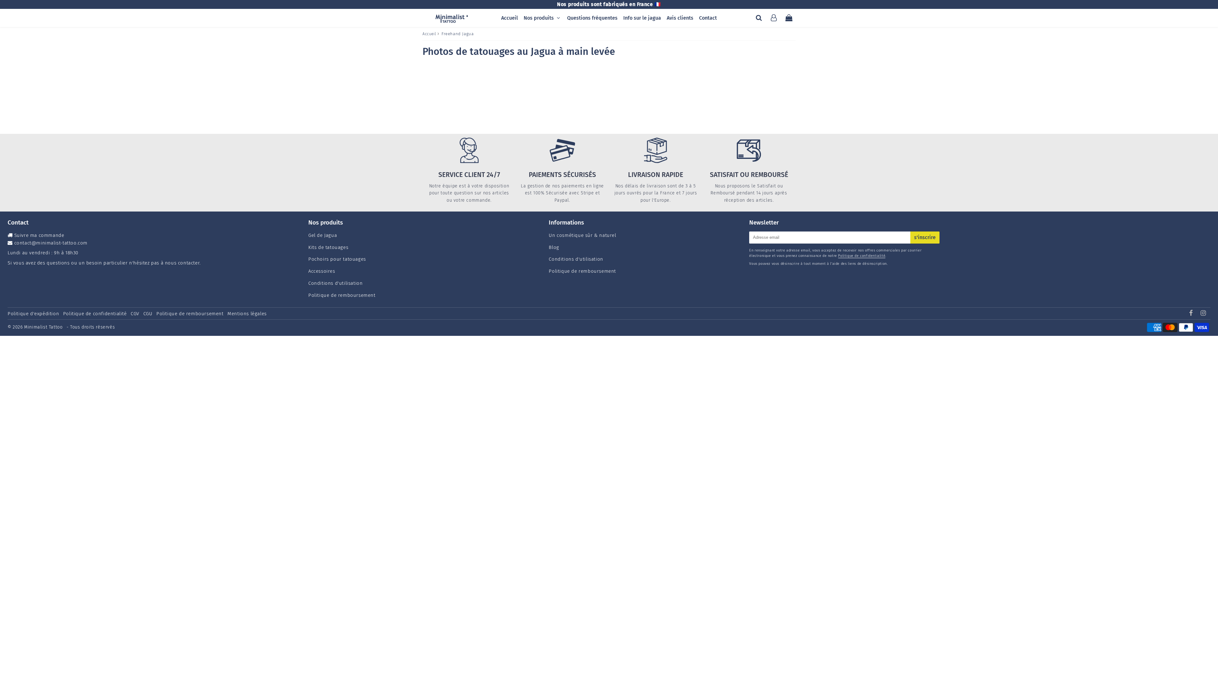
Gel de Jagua (322, 235)
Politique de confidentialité (861, 256)
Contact (708, 18)
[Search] (759, 17)
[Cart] (789, 17)
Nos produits (539, 18)
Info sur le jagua (642, 18)
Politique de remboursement (342, 295)
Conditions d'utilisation (335, 283)
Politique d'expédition (33, 313)
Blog (554, 247)
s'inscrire (925, 237)
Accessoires (321, 271)
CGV (135, 313)
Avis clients (680, 18)
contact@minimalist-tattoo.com (51, 243)
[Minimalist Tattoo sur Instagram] (1203, 313)
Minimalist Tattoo (44, 327)
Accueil (509, 18)
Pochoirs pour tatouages (337, 259)
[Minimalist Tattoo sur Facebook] (1192, 313)
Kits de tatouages (328, 247)
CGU (148, 313)
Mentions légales (247, 313)
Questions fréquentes (592, 18)
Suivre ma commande (39, 235)
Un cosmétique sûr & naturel (582, 235)
